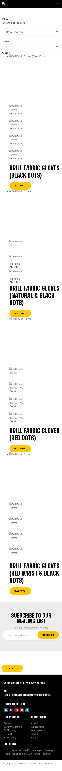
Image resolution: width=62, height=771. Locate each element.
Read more (19, 186)
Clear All (6, 52)
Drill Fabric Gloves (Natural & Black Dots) (34, 295)
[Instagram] (11, 710)
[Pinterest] (16, 710)
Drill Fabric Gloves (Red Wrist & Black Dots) (34, 573)
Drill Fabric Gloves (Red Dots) (34, 434)
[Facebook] (6, 710)
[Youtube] (22, 710)
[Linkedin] (27, 710)
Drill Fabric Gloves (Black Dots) (34, 172)
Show (5, 41)
